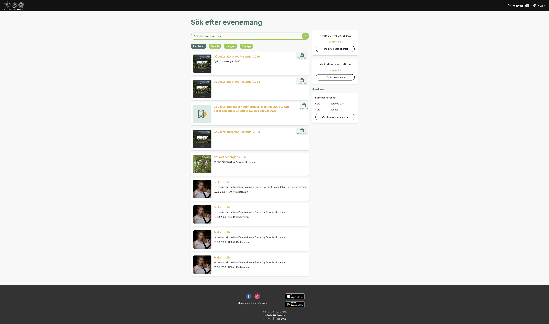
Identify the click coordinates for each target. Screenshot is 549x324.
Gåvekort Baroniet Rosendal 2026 (237, 56)
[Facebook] (249, 296)
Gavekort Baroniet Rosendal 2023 (237, 132)
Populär (215, 46)
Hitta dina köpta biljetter (335, 48)
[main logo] (14, 5)
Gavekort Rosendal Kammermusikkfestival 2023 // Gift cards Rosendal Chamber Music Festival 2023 (251, 108)
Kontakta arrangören (338, 117)
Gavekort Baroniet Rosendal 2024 (237, 81)
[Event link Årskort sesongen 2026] (201, 164)
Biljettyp (246, 46)
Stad (317, 109)
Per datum (198, 46)
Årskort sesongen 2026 (230, 157)
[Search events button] (305, 36)
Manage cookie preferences (253, 303)
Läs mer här (335, 41)
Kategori (230, 46)
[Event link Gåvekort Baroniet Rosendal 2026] (201, 63)
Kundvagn (520, 5)
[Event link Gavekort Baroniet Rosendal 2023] (201, 139)
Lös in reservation (335, 77)
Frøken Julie (222, 182)
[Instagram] (257, 296)
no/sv (541, 5)
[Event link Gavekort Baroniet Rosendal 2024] (201, 88)
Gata (317, 103)
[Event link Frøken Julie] (201, 189)
